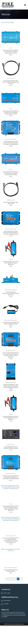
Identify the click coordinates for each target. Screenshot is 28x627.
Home (2, 22)
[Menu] (25, 5)
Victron (8, 22)
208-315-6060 (7, 593)
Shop (6, 22)
